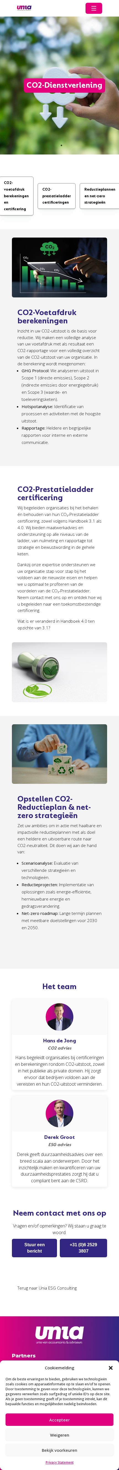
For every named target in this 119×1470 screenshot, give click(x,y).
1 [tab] (61, 145)
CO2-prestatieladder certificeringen (56, 196)
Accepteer (59, 1420)
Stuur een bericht (34, 1248)
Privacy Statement (60, 1462)
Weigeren (59, 1435)
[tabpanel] (59, 86)
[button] (110, 1368)
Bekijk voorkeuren (59, 1450)
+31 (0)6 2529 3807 (83, 1248)
